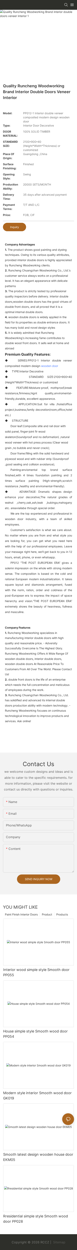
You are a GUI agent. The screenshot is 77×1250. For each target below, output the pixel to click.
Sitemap (58, 1242)
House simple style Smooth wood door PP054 (35, 1034)
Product (47, 914)
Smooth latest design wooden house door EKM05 (38, 1157)
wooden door (49, 366)
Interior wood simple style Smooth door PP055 (36, 972)
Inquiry (14, 227)
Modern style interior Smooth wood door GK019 (37, 1095)
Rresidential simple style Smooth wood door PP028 (35, 1218)
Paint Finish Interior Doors (21, 914)
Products (62, 914)
